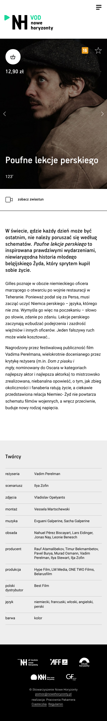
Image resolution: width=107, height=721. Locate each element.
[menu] (99, 8)
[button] (102, 114)
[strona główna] (52, 22)
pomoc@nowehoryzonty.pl (53, 694)
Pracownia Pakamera (60, 700)
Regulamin (56, 704)
